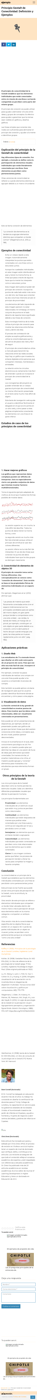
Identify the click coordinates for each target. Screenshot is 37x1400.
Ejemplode (4, 1388)
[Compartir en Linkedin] (13, 44)
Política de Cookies (19, 1397)
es (9, 1388)
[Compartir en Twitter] (8, 44)
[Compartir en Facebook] (3, 44)
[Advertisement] (18, 68)
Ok (33, 1397)
